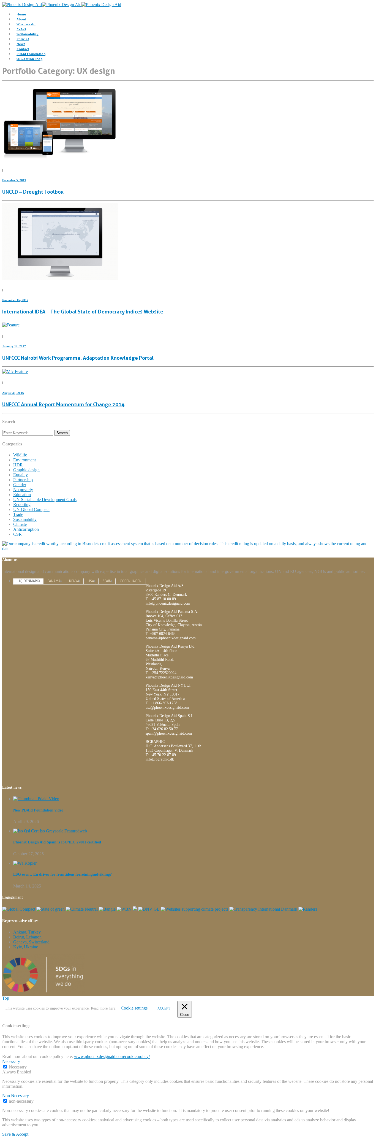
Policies (23, 39)
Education (22, 494)
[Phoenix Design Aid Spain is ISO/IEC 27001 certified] (50, 831)
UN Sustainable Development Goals (45, 499)
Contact (23, 49)
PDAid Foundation (31, 54)
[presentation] (28, 581)
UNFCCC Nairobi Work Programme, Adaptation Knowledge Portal (78, 358)
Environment (24, 460)
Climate (20, 524)
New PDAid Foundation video (38, 810)
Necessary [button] (11, 1061)
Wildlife (20, 455)
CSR (17, 534)
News (21, 44)
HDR (18, 464)
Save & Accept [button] (15, 1134)
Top (5, 998)
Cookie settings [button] (134, 1008)
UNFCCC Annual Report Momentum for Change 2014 (63, 404)
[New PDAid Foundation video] (36, 798)
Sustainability (28, 34)
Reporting (22, 504)
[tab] (28, 581)
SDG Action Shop (29, 59)
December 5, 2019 (14, 180)
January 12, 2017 (14, 346)
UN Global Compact (31, 509)
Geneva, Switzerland (31, 942)
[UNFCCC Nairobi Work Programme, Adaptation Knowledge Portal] (11, 325)
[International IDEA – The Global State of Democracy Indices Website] (60, 278)
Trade (18, 514)
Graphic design (26, 469)
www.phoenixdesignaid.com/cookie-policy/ (112, 1056)
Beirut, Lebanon (27, 937)
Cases (21, 29)
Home (21, 14)
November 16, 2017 (15, 300)
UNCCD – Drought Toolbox (33, 192)
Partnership (23, 479)
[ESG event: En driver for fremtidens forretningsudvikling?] (25, 863)
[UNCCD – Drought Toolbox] (60, 158)
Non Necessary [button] (15, 1095)
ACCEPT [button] (163, 1008)
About (21, 19)
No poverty (23, 489)
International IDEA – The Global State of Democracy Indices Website (82, 312)
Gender (19, 484)
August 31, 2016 (13, 392)
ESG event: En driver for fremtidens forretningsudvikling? (62, 874)
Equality (20, 474)
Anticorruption (26, 529)
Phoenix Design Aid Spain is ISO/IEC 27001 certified (57, 842)
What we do (26, 24)
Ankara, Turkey (27, 932)
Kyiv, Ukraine (25, 947)
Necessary (18, 1067)
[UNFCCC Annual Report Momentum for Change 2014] (15, 371)
